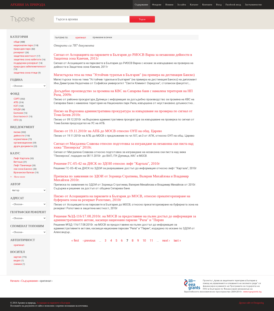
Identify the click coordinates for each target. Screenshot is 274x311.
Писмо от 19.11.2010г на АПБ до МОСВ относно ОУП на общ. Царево (108, 131)
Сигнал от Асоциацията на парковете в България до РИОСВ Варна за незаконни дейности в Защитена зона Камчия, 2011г (123, 56)
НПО (18, 120)
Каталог (194, 4)
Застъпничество (253, 4)
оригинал (80, 37)
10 (144, 240)
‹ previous (89, 240)
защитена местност (28, 56)
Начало (14, 280)
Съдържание (141, 4)
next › (166, 240)
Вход (219, 4)
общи (20, 42)
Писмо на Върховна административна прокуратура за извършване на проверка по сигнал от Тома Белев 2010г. (123, 113)
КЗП (19, 106)
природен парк (25, 49)
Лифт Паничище (25, 165)
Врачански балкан (27, 172)
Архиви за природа (27, 5)
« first (75, 240)
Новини (169, 4)
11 (151, 240)
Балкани (21, 113)
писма (21, 132)
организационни (26, 143)
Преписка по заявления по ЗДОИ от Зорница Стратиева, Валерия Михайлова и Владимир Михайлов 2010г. (121, 178)
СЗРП (20, 99)
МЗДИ (20, 109)
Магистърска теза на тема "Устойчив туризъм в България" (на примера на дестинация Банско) (124, 75)
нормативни (24, 139)
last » (177, 240)
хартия (21, 257)
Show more (19, 176)
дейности (22, 136)
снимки (20, 264)
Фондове (156, 4)
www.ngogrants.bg (252, 292)
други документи (26, 146)
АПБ (19, 102)
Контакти (207, 4)
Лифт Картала (24, 158)
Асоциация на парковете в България (53, 303)
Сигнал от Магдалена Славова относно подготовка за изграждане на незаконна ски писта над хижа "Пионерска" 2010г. (123, 145)
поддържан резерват (29, 63)
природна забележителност (30, 68)
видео (19, 260)
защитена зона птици (28, 73)
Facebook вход (233, 4)
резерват (22, 52)
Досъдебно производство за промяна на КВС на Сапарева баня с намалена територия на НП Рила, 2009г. (123, 93)
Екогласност (24, 116)
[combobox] (92, 19)
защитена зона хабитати (30, 59)
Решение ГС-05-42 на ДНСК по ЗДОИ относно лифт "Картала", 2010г (107, 163)
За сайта (181, 4)
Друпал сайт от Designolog (251, 303)
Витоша (21, 162)
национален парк (27, 45)
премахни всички (102, 37)
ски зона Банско (26, 169)
